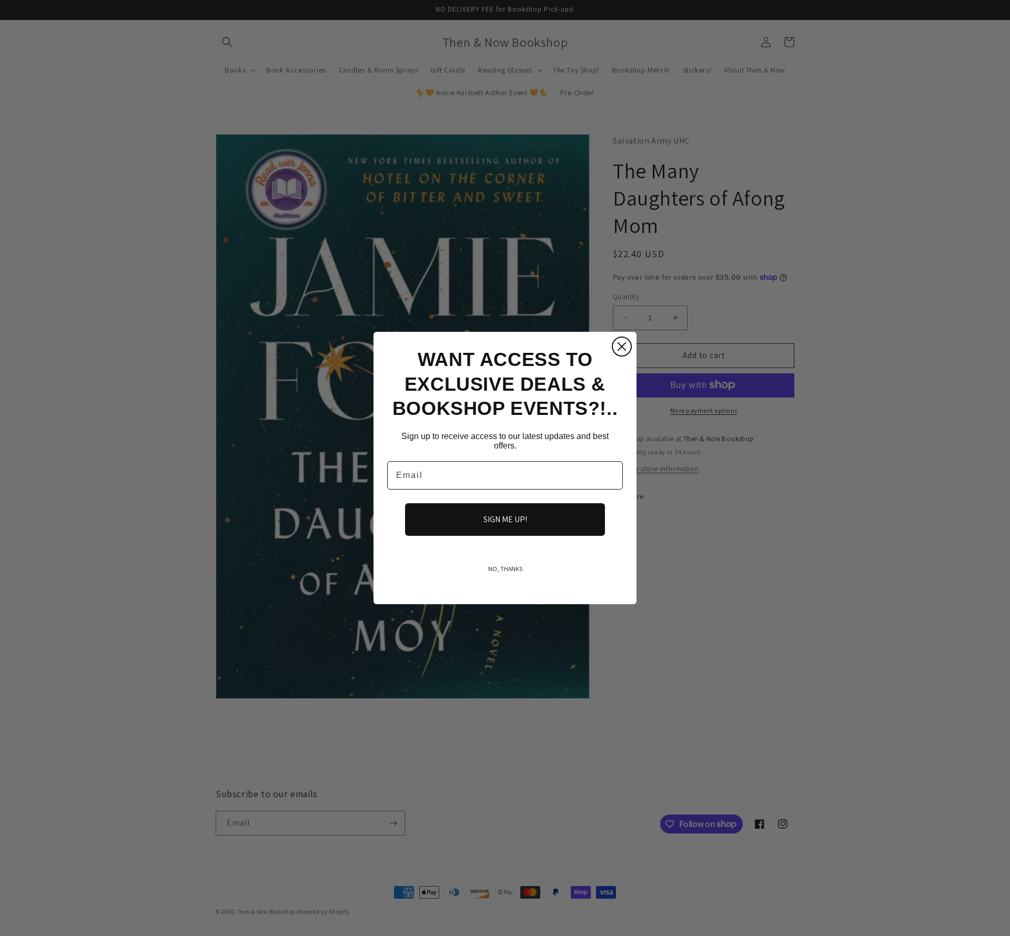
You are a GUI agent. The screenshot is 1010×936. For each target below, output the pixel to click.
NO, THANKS (505, 569)
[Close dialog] (621, 346)
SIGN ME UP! (505, 519)
